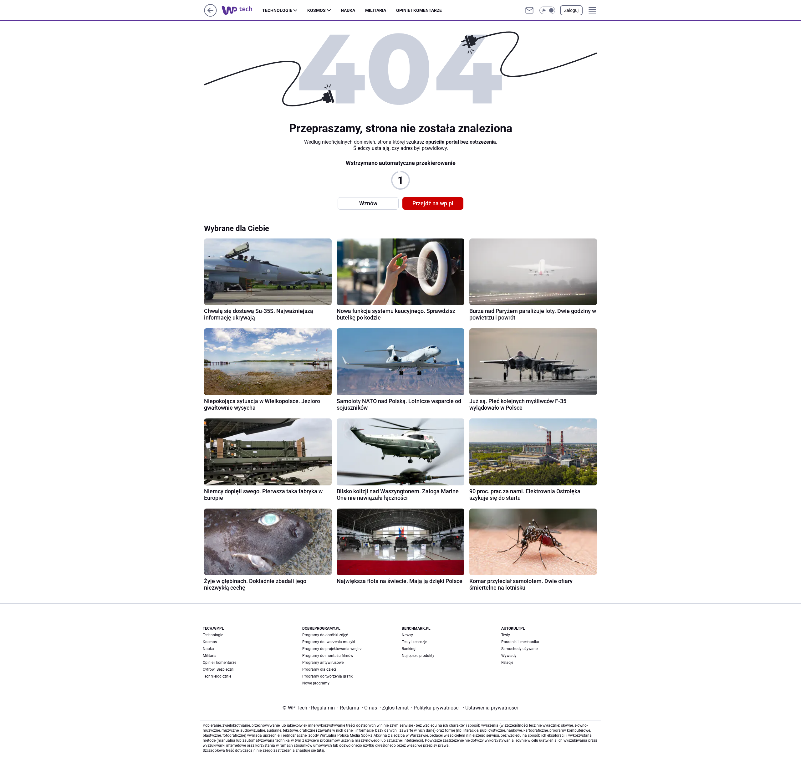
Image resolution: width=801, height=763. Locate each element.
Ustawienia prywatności (490, 708)
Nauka (348, 10)
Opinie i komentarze (419, 10)
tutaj (320, 750)
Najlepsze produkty (418, 655)
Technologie (277, 10)
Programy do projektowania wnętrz (332, 649)
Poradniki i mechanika (520, 642)
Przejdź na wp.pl (432, 203)
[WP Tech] (242, 10)
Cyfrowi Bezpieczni (218, 669)
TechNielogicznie (217, 676)
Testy (505, 635)
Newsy (407, 635)
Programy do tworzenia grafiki (328, 676)
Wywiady (509, 655)
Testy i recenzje (414, 642)
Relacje (507, 662)
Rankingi (409, 649)
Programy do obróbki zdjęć (325, 635)
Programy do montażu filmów (327, 655)
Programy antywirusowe (323, 662)
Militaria (375, 10)
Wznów (368, 203)
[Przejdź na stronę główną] (210, 15)
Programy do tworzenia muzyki (328, 642)
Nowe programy (315, 683)
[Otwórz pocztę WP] (529, 10)
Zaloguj (571, 10)
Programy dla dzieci (319, 669)
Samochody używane (519, 649)
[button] (547, 10)
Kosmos (316, 10)
